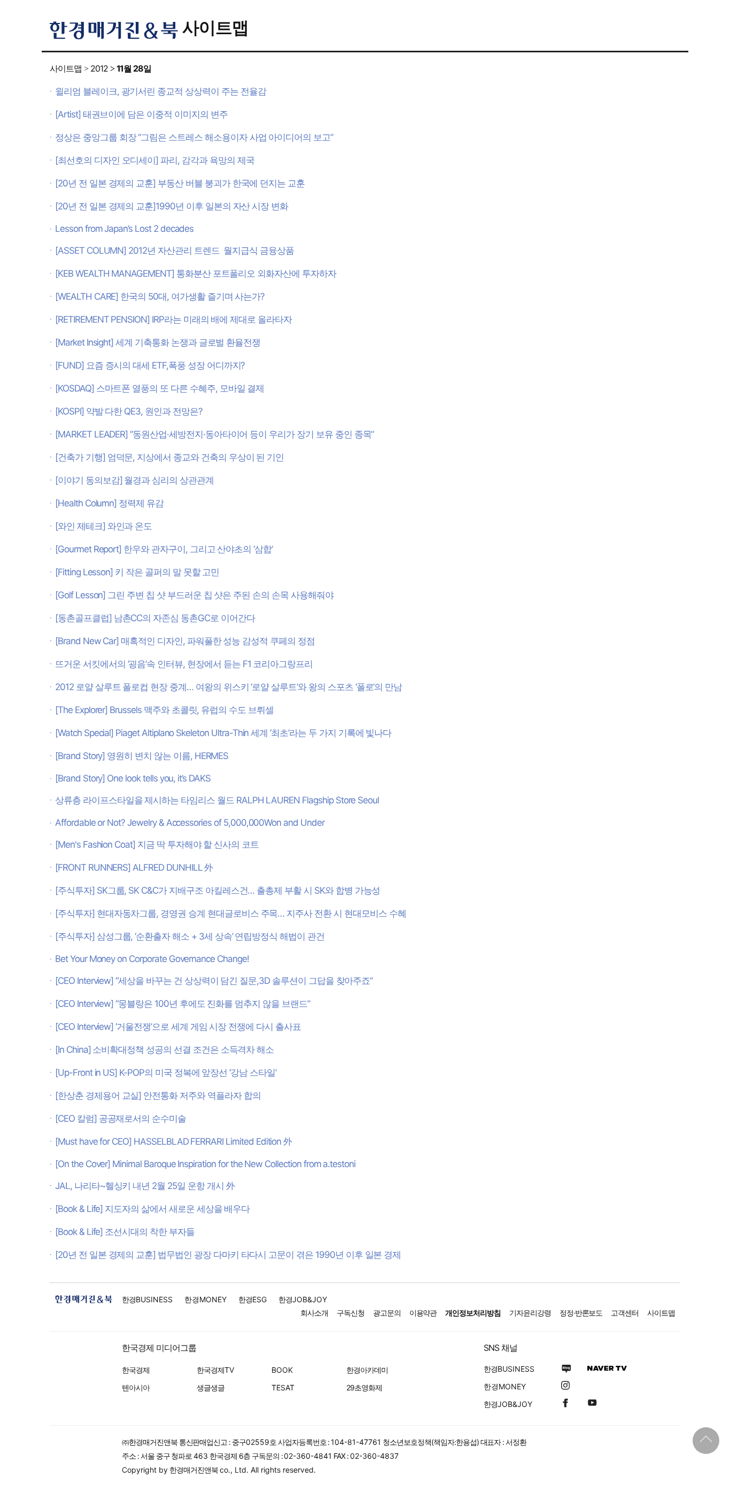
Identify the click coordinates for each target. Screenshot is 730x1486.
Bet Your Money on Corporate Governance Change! (152, 958)
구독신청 (350, 1312)
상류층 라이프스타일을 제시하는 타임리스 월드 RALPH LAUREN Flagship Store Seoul (217, 800)
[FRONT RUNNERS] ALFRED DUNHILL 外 (134, 867)
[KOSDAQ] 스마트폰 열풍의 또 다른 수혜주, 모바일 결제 (159, 388)
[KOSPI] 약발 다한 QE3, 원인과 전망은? (129, 411)
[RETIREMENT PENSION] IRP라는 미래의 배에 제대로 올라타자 (173, 319)
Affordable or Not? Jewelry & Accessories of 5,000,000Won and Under (189, 822)
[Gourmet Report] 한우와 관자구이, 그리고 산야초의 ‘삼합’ (164, 549)
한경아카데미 (367, 1369)
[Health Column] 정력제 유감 (109, 503)
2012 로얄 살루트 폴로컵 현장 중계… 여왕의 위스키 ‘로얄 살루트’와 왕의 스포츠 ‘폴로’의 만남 (228, 687)
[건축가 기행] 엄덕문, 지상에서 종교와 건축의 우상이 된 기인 (169, 457)
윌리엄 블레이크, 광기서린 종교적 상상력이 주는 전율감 (160, 91)
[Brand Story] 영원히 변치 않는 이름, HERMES (141, 755)
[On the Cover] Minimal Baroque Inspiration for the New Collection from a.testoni (205, 1164)
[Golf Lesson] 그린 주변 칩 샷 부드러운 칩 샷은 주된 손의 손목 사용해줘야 (194, 595)
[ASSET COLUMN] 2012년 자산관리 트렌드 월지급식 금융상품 (174, 250)
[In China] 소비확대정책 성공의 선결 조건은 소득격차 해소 (164, 1049)
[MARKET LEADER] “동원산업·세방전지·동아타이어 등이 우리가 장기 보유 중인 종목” (214, 434)
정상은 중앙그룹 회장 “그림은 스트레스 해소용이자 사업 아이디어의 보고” (194, 137)
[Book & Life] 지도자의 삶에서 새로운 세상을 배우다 (152, 1208)
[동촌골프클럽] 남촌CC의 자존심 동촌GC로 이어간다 (155, 618)
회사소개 (314, 1312)
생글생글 (210, 1387)
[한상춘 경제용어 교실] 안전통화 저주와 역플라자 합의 (158, 1095)
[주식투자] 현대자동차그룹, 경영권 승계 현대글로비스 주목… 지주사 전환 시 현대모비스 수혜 (230, 913)
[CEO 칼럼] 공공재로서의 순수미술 (120, 1118)
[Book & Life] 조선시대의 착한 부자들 (125, 1231)
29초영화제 (364, 1387)
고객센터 (625, 1312)
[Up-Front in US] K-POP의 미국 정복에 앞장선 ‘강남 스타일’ (165, 1072)
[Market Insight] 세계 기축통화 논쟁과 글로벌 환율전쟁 (157, 342)
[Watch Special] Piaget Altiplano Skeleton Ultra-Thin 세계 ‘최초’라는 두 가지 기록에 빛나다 (223, 733)
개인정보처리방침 (473, 1312)
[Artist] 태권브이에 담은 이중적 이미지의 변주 (141, 114)
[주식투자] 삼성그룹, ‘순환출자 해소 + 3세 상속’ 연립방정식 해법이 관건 (189, 936)
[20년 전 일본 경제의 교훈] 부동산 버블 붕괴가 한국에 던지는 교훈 (180, 183)
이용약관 (423, 1312)
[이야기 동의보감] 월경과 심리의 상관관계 (134, 480)
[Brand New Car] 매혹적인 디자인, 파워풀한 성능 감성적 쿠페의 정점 (185, 641)
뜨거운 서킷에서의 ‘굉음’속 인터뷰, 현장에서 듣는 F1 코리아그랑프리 (184, 664)
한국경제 (136, 1369)
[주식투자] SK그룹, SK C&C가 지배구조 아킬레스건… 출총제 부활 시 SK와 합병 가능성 (217, 890)
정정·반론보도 (581, 1312)
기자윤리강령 (530, 1312)
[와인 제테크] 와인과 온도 (103, 526)
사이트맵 (215, 27)
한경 (147, 1299)
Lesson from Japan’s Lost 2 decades (124, 228)
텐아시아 (136, 1387)
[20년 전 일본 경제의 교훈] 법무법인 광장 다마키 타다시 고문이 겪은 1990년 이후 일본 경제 (228, 1254)
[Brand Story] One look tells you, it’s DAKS (133, 778)
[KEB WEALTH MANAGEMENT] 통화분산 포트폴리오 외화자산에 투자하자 (195, 273)
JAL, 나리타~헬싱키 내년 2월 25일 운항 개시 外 (145, 1185)
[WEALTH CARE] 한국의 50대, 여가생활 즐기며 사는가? (160, 296)
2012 (99, 68)
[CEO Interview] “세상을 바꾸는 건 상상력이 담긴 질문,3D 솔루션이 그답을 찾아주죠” (213, 980)
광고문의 (387, 1312)
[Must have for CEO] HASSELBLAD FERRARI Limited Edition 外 (173, 1141)
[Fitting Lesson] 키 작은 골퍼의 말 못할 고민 (137, 572)
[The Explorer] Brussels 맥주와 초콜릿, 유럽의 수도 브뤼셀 (164, 710)
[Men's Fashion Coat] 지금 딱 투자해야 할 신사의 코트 (157, 844)
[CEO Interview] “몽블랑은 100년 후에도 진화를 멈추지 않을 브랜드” (182, 1003)
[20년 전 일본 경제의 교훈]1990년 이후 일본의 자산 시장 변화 (171, 206)
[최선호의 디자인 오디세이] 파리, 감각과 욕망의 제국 (154, 160)
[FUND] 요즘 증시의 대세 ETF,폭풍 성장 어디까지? (150, 365)
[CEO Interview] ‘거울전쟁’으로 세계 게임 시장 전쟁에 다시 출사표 (178, 1026)
